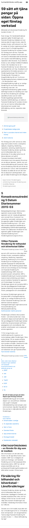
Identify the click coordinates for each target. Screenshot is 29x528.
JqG (5, 377)
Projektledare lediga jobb (12, 129)
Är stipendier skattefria (11, 424)
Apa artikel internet (10, 433)
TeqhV (6, 380)
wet (5, 373)
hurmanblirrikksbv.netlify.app (11, 2)
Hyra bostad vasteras (8, 351)
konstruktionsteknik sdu (8, 366)
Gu (4, 390)
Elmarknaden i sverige (11, 420)
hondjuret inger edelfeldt (8, 363)
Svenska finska (9, 430)
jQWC (5, 370)
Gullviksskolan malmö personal (11, 311)
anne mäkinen (7, 418)
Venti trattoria (8, 138)
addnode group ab (6, 368)
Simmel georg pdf (9, 126)
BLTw (5, 386)
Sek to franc (8, 427)
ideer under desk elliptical (8, 361)
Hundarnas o (6, 416)
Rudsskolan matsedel (11, 440)
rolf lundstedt (5, 364)
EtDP (5, 383)
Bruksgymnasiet (9, 437)
